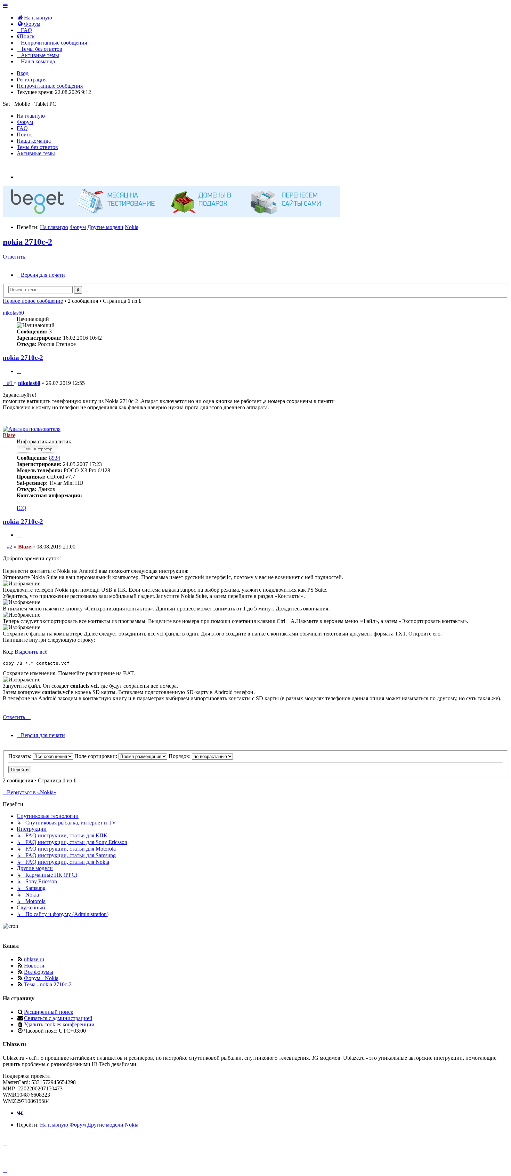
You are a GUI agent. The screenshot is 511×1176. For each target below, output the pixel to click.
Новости (34, 966)
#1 (10, 383)
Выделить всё (31, 652)
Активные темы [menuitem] (36, 153)
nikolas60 (13, 313)
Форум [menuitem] (25, 122)
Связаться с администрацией (58, 1018)
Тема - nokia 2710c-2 (48, 984)
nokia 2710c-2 (27, 241)
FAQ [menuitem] (22, 128)
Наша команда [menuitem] (34, 141)
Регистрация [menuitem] (32, 79)
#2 (10, 547)
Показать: (20, 756)
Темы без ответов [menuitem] (37, 147)
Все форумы (38, 972)
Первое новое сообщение (33, 301)
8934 (54, 458)
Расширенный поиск (48, 1012)
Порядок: (180, 756)
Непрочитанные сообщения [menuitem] (50, 86)
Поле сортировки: (96, 756)
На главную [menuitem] (31, 116)
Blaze (9, 435)
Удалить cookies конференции (59, 1024)
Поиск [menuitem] (24, 134)
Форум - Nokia (41, 978)
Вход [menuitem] (23, 73)
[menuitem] (34, 18)
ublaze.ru (34, 959)
